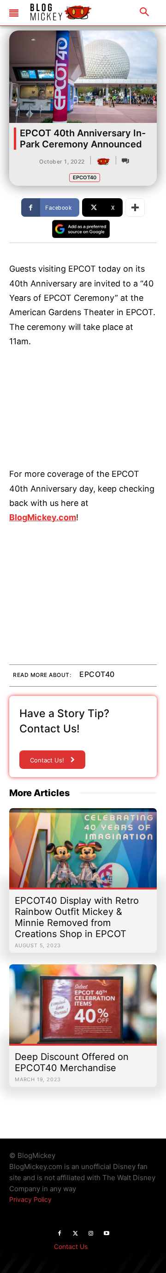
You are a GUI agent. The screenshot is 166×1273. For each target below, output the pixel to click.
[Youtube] (106, 1233)
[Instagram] (90, 1233)
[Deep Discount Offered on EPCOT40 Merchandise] (83, 1008)
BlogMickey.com (42, 517)
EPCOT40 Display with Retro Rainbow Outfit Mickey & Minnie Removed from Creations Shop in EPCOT (77, 917)
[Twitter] (75, 1233)
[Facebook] (59, 1233)
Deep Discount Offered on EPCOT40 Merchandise (72, 1062)
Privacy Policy (30, 1199)
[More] (135, 207)
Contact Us (71, 1246)
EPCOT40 (84, 177)
